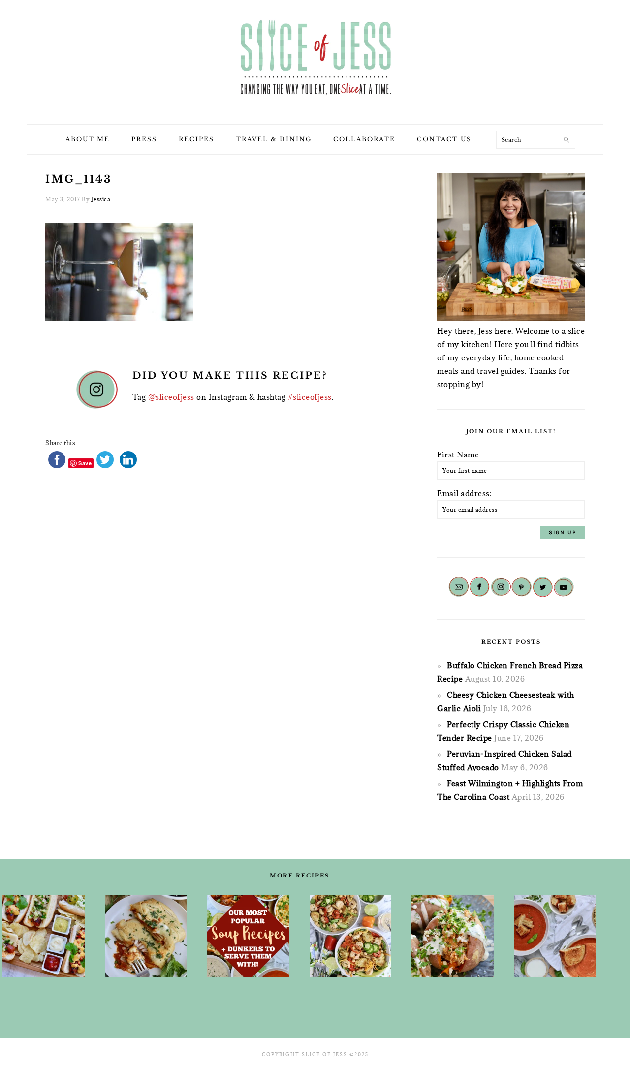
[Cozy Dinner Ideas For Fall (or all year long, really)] (452, 936)
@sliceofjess (171, 397)
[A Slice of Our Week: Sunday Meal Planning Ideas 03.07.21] (146, 936)
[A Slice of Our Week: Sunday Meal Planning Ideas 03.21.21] (351, 936)
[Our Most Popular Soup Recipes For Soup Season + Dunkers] (248, 936)
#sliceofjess (310, 397)
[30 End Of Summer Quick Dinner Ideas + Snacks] (43, 936)
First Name (458, 454)
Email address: (464, 493)
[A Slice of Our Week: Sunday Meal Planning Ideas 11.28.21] (555, 936)
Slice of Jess (315, 58)
